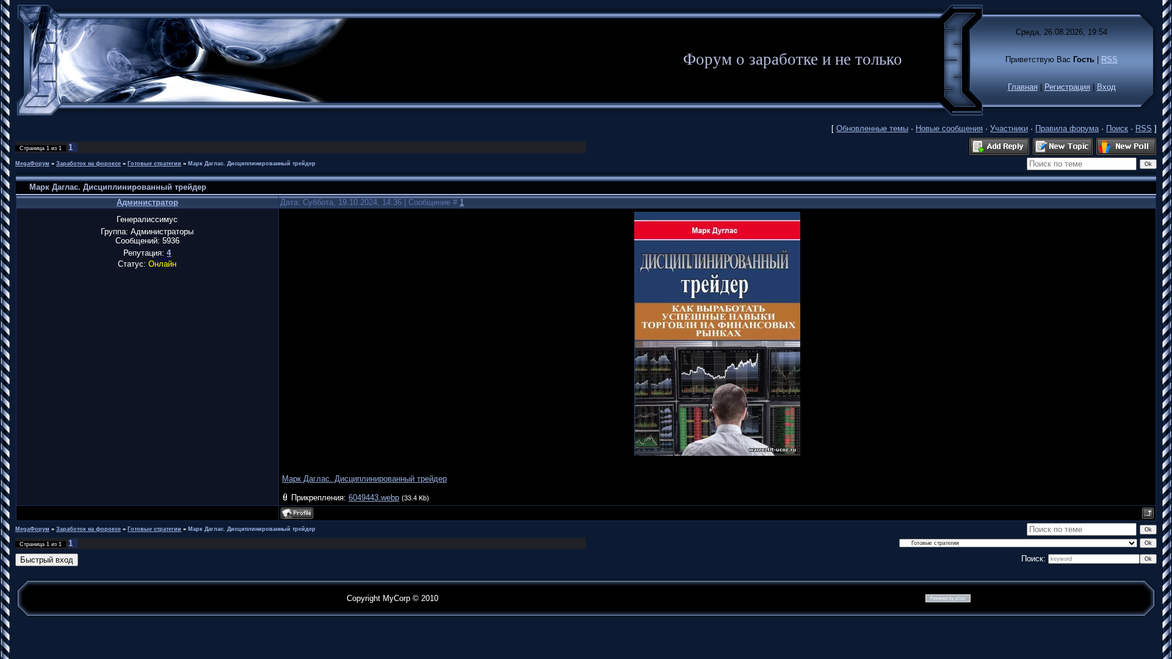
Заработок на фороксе (88, 163)
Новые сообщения (949, 128)
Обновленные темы (872, 128)
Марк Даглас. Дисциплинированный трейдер (252, 163)
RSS (1109, 59)
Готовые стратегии (154, 163)
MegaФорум (32, 163)
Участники (1009, 128)
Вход (1106, 87)
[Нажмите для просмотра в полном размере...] (717, 453)
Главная (1023, 87)
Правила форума (1067, 128)
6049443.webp (374, 497)
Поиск (1117, 128)
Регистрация (1067, 87)
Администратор (147, 202)
